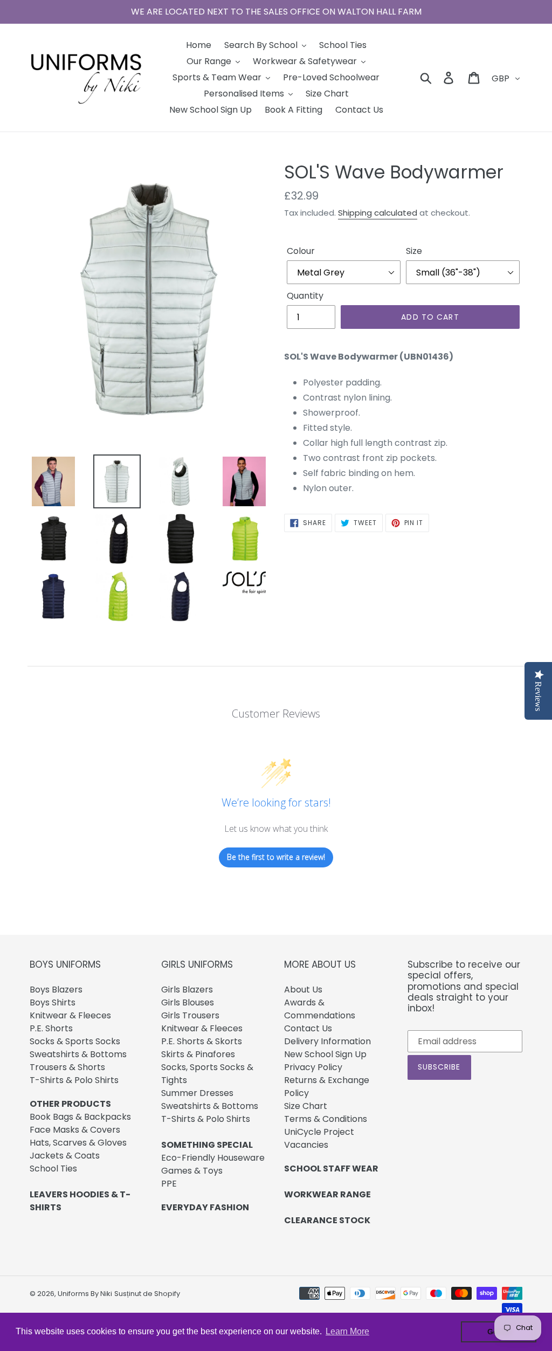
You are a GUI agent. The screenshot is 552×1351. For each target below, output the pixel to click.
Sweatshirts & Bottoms (78, 1054)
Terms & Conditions (325, 1119)
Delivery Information (327, 1041)
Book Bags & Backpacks (80, 1117)
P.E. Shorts (51, 1028)
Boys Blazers (56, 989)
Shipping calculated (377, 212)
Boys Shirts (52, 1002)
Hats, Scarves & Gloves (78, 1142)
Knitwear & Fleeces (70, 1015)
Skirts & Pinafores (198, 1054)
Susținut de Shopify (147, 1293)
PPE (169, 1183)
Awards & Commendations (319, 1009)
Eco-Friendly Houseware (213, 1158)
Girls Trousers (190, 1015)
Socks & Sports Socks (75, 1041)
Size (414, 251)
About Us (303, 989)
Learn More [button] (347, 1331)
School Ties (53, 1168)
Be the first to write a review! (276, 857)
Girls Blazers (187, 989)
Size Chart (305, 1106)
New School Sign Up (325, 1054)
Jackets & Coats (65, 1155)
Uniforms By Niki (85, 1293)
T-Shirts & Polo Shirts (74, 1080)
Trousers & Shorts (67, 1067)
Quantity (305, 296)
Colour (301, 251)
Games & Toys (192, 1170)
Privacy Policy (313, 1067)
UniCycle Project (319, 1132)
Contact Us (308, 1028)
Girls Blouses (187, 1002)
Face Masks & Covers (75, 1129)
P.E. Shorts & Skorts (201, 1041)
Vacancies (306, 1145)
